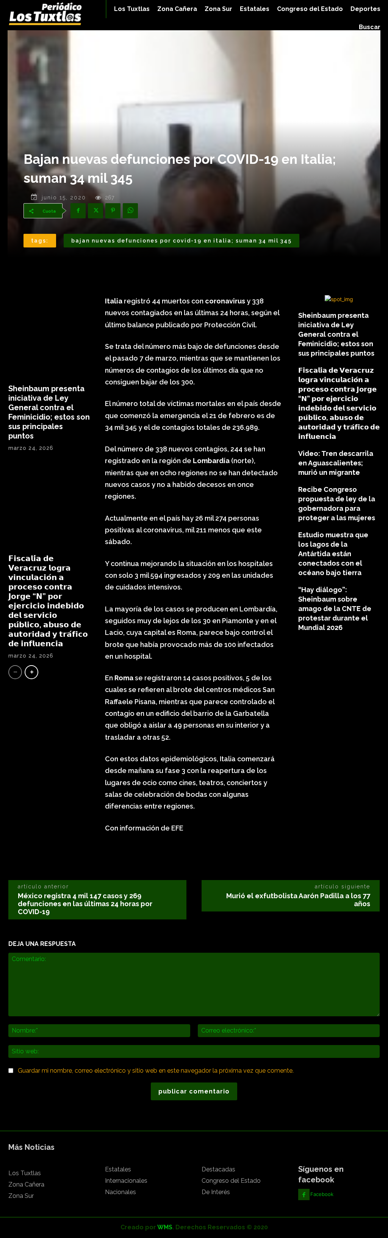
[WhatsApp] (130, 210)
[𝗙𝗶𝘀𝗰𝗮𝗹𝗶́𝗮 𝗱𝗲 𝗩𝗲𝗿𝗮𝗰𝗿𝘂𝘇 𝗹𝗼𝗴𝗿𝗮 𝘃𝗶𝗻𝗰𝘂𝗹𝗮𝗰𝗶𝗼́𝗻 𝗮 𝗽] (49, 505)
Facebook (321, 1194)
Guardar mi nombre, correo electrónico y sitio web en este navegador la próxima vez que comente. (156, 1070)
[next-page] (31, 672)
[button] (369, 27)
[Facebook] (78, 210)
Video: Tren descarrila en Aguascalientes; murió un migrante (335, 462)
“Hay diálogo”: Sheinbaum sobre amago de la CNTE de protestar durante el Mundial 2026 (334, 608)
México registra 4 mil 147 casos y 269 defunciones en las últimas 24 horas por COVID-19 (85, 904)
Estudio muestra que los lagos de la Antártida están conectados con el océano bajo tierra (333, 554)
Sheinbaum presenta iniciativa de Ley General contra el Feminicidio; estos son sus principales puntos (49, 412)
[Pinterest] (112, 210)
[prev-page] (15, 672)
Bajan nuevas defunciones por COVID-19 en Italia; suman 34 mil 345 (181, 241)
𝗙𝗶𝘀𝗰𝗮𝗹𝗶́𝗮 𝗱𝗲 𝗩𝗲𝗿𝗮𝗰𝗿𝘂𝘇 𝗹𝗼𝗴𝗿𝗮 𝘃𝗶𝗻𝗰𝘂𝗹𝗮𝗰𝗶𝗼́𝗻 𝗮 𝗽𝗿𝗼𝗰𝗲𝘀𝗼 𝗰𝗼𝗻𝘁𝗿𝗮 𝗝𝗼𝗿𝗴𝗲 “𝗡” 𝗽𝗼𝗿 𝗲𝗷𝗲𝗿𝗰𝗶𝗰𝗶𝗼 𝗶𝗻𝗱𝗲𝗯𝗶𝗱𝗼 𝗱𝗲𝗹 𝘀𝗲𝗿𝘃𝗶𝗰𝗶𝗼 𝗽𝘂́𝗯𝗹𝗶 (48, 601)
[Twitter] (95, 210)
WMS (164, 1227)
